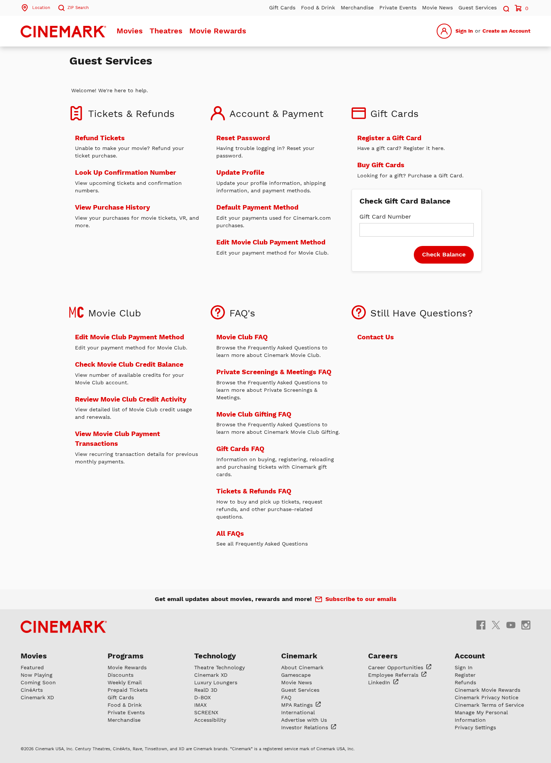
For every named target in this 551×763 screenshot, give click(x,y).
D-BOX (202, 697)
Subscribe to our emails (361, 599)
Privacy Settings (475, 727)
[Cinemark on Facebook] (480, 625)
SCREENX (206, 712)
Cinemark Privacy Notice (486, 697)
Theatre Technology (219, 667)
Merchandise (357, 7)
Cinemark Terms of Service (489, 705)
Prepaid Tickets (128, 690)
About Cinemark (302, 667)
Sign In (464, 31)
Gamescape (296, 675)
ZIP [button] (78, 7)
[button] (505, 7)
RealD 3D (205, 690)
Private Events (397, 7)
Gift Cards (282, 7)
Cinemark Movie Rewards (487, 690)
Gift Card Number (385, 216)
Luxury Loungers (215, 682)
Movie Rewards (217, 30)
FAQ (286, 697)
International (298, 712)
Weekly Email (125, 682)
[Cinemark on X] (495, 625)
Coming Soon (38, 682)
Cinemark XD (37, 697)
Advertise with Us (304, 720)
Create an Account (506, 31)
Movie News (437, 7)
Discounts (120, 675)
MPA (297, 705)
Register (465, 675)
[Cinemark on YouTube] (510, 625)
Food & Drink (318, 7)
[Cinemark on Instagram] (525, 625)
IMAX (200, 705)
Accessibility (210, 720)
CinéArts (32, 690)
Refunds (465, 682)
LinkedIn (380, 682)
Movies (130, 30)
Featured (32, 667)
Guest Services (477, 7)
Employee (394, 675)
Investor (305, 727)
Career (396, 667)
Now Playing (36, 675)
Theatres (166, 30)
